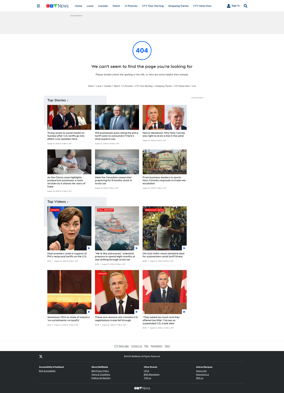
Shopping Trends (178, 6)
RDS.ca (199, 378)
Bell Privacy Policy (100, 371)
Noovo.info (201, 371)
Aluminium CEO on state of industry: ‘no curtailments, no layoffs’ (68, 319)
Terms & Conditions (100, 374)
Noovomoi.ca (202, 374)
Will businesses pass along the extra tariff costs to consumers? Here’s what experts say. (116, 136)
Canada (103, 6)
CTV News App (121, 346)
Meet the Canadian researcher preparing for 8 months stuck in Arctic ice (113, 180)
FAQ (146, 346)
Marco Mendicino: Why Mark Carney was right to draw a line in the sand (164, 134)
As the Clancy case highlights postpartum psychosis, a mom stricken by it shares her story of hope (66, 182)
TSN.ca (147, 378)
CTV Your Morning (153, 6)
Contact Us (136, 346)
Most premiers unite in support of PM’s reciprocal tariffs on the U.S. (67, 255)
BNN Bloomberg (151, 374)
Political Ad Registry (101, 378)
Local (90, 6)
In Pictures (131, 6)
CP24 (146, 371)
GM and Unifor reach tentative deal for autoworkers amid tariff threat (163, 255)
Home (78, 6)
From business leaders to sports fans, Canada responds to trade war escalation (164, 180)
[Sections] (38, 6)
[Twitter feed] (41, 356)
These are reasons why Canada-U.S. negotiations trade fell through (116, 319)
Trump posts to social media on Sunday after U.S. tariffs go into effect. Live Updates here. (65, 136)
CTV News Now (202, 6)
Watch (116, 6)
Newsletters (156, 346)
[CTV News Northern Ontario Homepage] (57, 6)
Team (167, 346)
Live (194, 86)
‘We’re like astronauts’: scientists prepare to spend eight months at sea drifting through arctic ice (115, 256)
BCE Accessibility (47, 371)
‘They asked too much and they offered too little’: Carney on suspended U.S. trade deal (161, 320)
